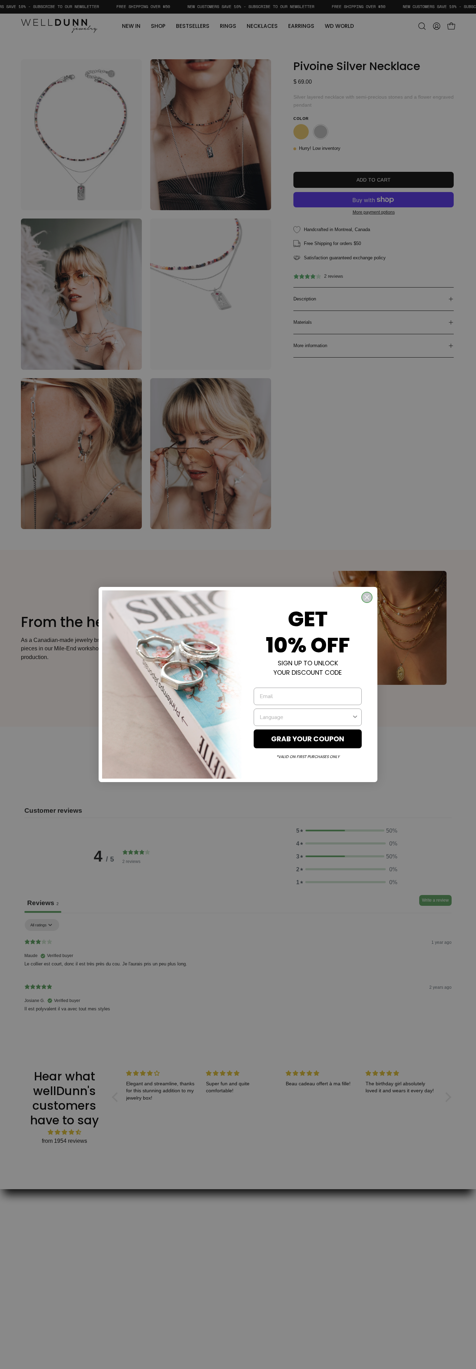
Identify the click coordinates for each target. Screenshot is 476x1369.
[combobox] (306, 717)
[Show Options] (355, 717)
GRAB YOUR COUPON (307, 739)
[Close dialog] (367, 597)
